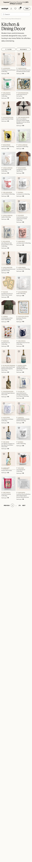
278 (20, 505)
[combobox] (16, 14)
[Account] (11, 8)
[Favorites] (15, 8)
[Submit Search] (4, 14)
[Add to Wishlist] (4, 54)
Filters (9, 49)
